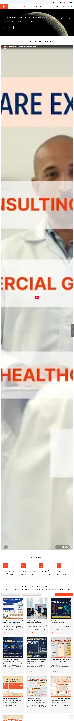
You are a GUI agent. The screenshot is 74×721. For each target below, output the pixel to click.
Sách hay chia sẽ (67, 6)
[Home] (5, 7)
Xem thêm (7, 632)
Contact (60, 2)
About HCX (39, 6)
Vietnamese (69, 2)
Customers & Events (55, 6)
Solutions (46, 6)
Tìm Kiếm (64, 594)
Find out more (7, 27)
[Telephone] (55, 2)
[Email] (53, 2)
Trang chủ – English (29, 6)
